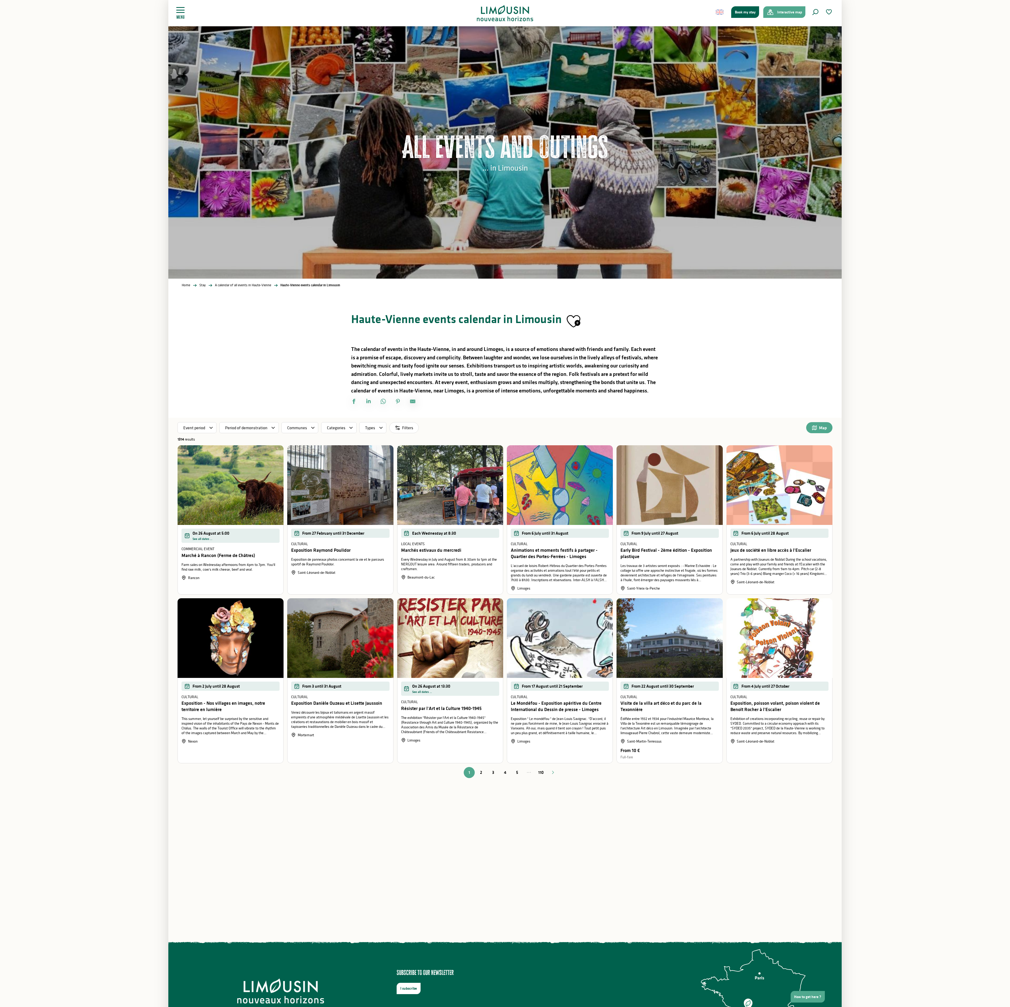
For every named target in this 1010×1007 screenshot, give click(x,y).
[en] (720, 12)
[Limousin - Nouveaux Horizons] (505, 13)
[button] (815, 12)
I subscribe (408, 988)
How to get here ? (807, 996)
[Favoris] (829, 12)
